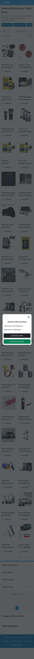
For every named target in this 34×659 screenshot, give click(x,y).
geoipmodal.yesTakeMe (17, 341)
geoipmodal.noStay (17, 335)
